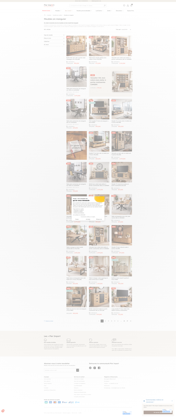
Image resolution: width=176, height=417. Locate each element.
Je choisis (88, 219)
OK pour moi (99, 219)
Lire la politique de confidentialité (79, 214)
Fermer (77, 219)
